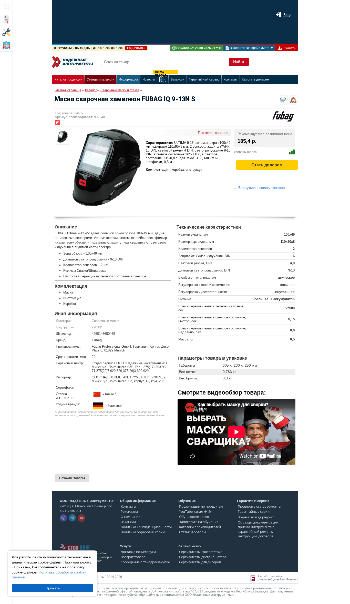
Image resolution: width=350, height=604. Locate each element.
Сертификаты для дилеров (200, 562)
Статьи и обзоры (192, 532)
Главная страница (68, 90)
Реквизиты (129, 511)
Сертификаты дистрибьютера (203, 557)
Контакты (128, 506)
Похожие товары (72, 478)
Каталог (91, 90)
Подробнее (136, 48)
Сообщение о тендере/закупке (145, 562)
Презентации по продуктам (201, 506)
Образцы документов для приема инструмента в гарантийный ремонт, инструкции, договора (258, 529)
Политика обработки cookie (143, 532)
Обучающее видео (194, 516)
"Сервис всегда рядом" (256, 517)
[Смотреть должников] (75, 542)
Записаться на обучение (198, 521)
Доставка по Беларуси (138, 551)
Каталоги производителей (200, 527)
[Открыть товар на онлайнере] (57, 122)
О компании (130, 516)
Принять (53, 588)
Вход (287, 15)
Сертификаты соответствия (200, 551)
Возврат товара (133, 557)
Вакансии (128, 521)
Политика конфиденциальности (146, 527)
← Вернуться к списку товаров (259, 188)
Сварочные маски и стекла (119, 90)
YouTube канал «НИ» (195, 511)
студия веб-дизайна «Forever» (278, 579)
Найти (238, 61)
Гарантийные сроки (254, 511)
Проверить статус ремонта (259, 506)
